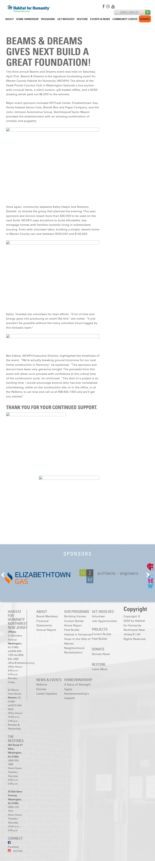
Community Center (124, 19)
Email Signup (132, 12)
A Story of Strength (77, 684)
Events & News (100, 19)
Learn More (99, 669)
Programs (48, 19)
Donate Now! (101, 654)
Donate (145, 19)
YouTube (18, 851)
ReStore (82, 19)
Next (148, 575)
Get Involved (65, 19)
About (9, 19)
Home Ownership (27, 19)
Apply (68, 689)
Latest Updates (46, 693)
